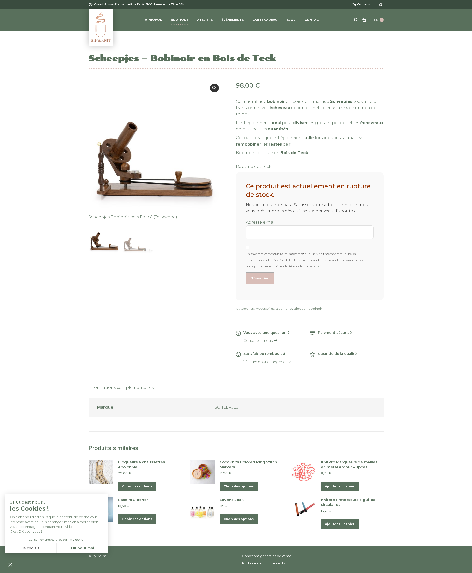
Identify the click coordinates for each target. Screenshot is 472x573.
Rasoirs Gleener (133, 499)
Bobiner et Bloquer (291, 308)
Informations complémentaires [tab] (121, 387)
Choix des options (137, 486)
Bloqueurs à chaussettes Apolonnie (141, 464)
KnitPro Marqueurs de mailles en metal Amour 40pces (349, 464)
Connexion (364, 4)
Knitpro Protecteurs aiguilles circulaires (348, 502)
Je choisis (30, 548)
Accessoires (265, 308)
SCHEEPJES (226, 407)
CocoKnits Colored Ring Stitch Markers (248, 464)
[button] (214, 88)
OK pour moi (82, 548)
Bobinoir (315, 308)
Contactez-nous (258, 340)
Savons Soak (232, 499)
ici (319, 266)
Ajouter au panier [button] (339, 486)
